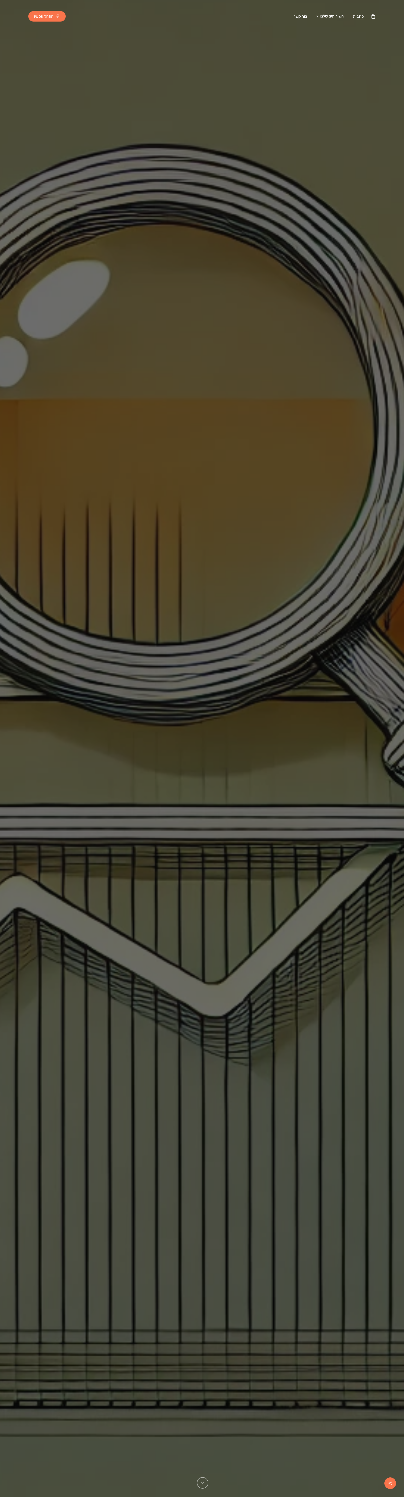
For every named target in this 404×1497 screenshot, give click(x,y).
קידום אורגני (202, 795)
